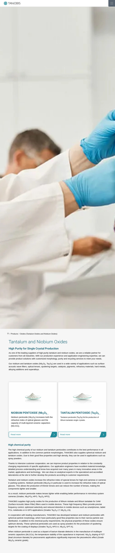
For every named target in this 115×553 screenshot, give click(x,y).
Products (14, 334)
